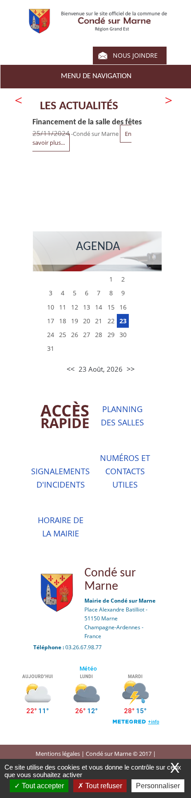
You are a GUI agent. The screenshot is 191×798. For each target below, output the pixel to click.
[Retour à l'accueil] (98, 29)
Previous (19, 100)
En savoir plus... (57, 187)
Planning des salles (122, 416)
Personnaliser (158, 786)
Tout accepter (42, 786)
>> (131, 369)
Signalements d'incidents (60, 478)
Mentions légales (58, 754)
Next (167, 100)
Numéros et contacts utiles (125, 471)
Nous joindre (135, 55)
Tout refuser (103, 786)
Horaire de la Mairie (61, 527)
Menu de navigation (96, 76)
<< (71, 369)
